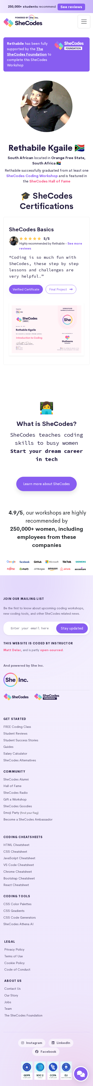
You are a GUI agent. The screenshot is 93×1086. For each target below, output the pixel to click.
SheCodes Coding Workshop (32, 175)
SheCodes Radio (15, 793)
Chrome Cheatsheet (17, 872)
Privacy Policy (14, 949)
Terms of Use (13, 956)
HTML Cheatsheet (16, 845)
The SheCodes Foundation (23, 1015)
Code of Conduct (17, 969)
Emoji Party (11, 813)
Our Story (11, 995)
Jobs (7, 1002)
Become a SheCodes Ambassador (27, 819)
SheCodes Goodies (17, 806)
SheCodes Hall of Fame (49, 181)
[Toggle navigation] (84, 21)
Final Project (58, 289)
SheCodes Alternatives (19, 760)
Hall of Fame (12, 786)
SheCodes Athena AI (18, 924)
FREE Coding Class (17, 727)
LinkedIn (63, 1043)
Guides (8, 747)
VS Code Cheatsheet (18, 865)
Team (8, 1009)
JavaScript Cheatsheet (19, 858)
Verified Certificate (26, 289)
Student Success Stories (20, 740)
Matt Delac (12, 650)
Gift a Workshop (15, 799)
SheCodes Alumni (16, 779)
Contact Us (12, 989)
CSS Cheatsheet (15, 852)
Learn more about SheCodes (46, 483)
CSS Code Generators (19, 917)
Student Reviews (15, 733)
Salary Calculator (15, 753)
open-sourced (51, 650)
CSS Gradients (13, 911)
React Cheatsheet (16, 885)
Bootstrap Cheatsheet (19, 878)
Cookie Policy (14, 963)
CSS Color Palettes (17, 904)
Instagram (34, 1043)
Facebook (48, 1052)
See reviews (71, 6)
